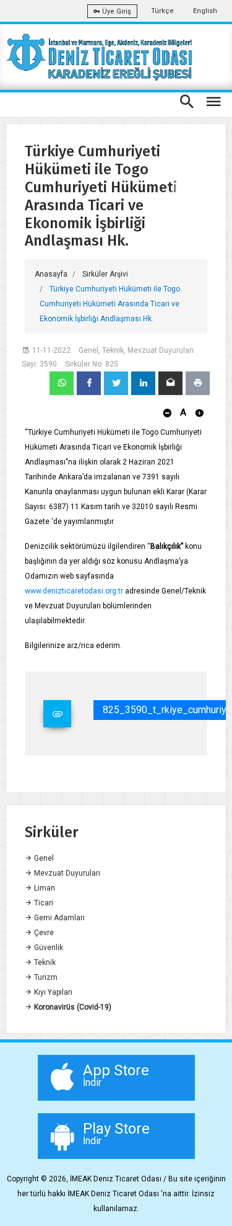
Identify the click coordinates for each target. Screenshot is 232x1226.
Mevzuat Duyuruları (66, 873)
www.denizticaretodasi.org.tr (74, 591)
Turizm (45, 977)
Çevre (43, 932)
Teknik (44, 962)
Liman (43, 888)
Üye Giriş (115, 11)
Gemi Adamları (58, 917)
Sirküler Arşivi (105, 274)
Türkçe (162, 11)
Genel (43, 858)
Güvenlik (47, 947)
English (205, 11)
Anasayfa (51, 274)
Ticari (42, 903)
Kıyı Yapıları (52, 992)
